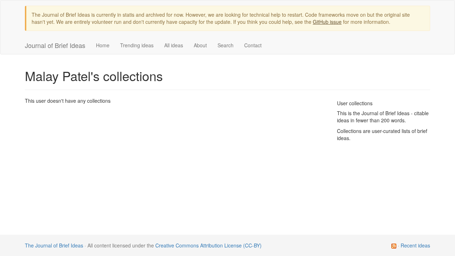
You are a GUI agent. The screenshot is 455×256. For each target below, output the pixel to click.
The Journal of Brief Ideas (54, 245)
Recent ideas (415, 245)
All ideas (173, 45)
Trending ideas (137, 45)
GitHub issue (327, 21)
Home (102, 45)
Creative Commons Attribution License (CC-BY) (208, 245)
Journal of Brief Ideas (55, 45)
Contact (253, 45)
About (200, 45)
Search (226, 45)
